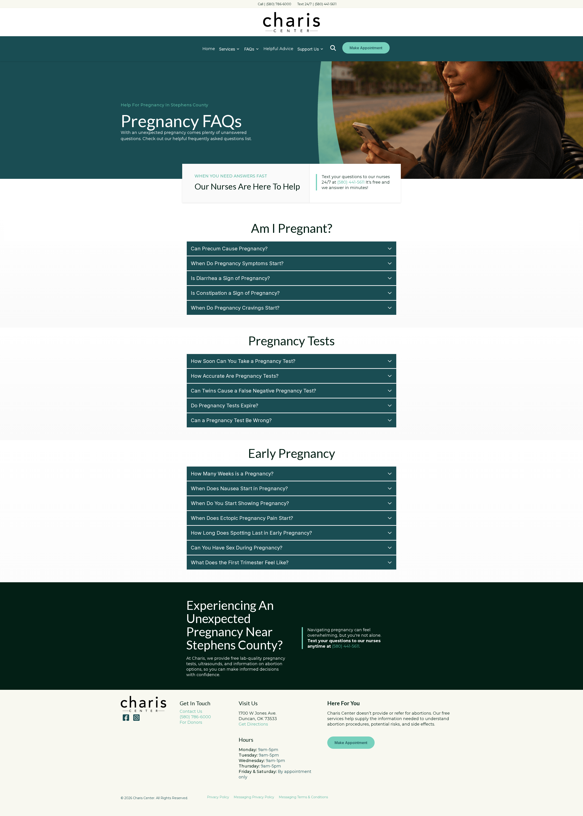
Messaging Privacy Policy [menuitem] (254, 797)
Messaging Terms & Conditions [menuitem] (303, 797)
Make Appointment (366, 48)
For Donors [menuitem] (191, 722)
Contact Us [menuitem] (191, 711)
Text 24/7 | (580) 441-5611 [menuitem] (317, 4)
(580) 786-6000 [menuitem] (195, 716)
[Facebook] (126, 717)
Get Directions (253, 724)
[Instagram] (135, 717)
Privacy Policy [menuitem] (218, 797)
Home (208, 48)
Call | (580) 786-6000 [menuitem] (274, 4)
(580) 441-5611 (351, 182)
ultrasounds (210, 663)
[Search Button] (333, 48)
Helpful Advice (278, 48)
